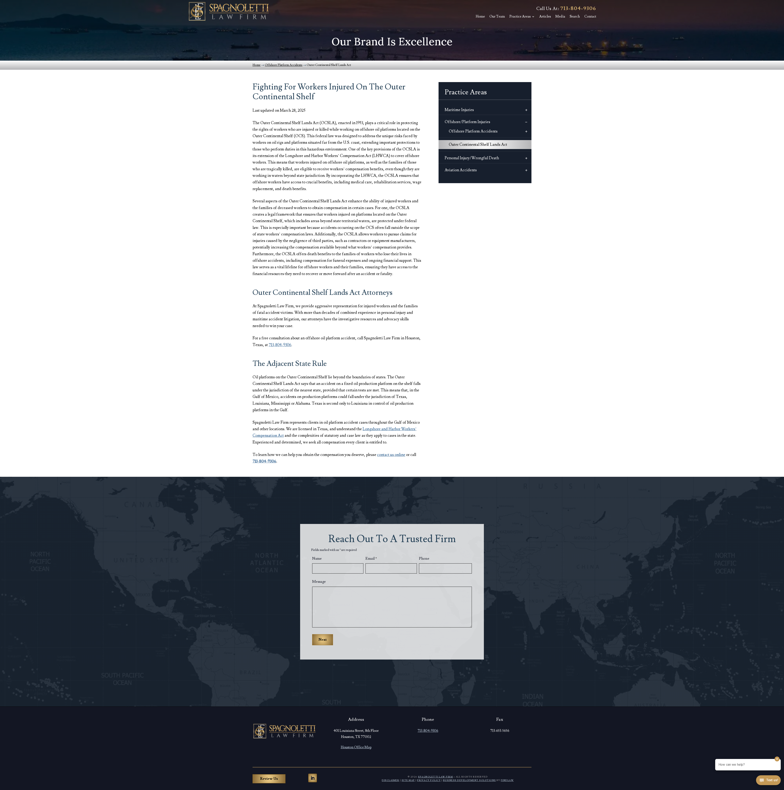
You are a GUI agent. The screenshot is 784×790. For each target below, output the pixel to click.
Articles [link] (545, 16)
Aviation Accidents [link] (461, 170)
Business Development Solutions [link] (469, 780)
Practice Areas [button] (520, 16)
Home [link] (480, 16)
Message (319, 581)
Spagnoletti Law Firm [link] (435, 776)
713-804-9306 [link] (578, 8)
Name (317, 558)
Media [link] (560, 16)
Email (371, 558)
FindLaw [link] (507, 780)
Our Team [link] (497, 16)
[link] (229, 11)
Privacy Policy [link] (429, 780)
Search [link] (575, 16)
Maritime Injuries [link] (459, 109)
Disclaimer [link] (390, 780)
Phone (424, 558)
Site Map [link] (408, 780)
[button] (312, 778)
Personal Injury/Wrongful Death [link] (472, 158)
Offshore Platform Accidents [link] (473, 131)
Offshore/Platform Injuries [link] (467, 121)
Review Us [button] (269, 778)
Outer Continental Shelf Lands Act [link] (478, 144)
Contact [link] (590, 16)
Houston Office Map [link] (356, 747)
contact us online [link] (391, 454)
